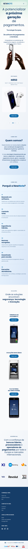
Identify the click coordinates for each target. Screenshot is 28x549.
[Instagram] (7, 529)
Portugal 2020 (5, 521)
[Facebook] (5, 529)
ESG (2, 499)
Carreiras (3, 508)
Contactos (4, 506)
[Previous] (9, 123)
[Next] (18, 123)
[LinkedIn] (2, 529)
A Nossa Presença (5, 497)
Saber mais (14, 115)
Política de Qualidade (6, 519)
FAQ (2, 510)
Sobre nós (4, 495)
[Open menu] (23, 3)
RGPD (3, 517)
